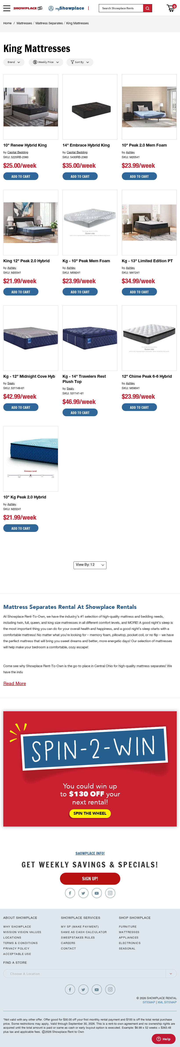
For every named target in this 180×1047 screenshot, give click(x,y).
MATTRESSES (129, 932)
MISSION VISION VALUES (22, 932)
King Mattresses (77, 23)
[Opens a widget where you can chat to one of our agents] (163, 1039)
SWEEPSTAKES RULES (78, 937)
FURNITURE (128, 926)
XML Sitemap (167, 1002)
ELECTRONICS (130, 943)
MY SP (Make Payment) (80, 926)
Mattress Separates (49, 23)
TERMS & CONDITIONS (20, 943)
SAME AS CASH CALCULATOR (84, 932)
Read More (14, 684)
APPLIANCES (129, 937)
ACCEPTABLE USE (17, 954)
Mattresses (24, 23)
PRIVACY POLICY (16, 948)
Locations (12, 937)
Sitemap (149, 1002)
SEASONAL (127, 948)
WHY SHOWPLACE (17, 926)
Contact (68, 948)
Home (7, 23)
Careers (68, 943)
